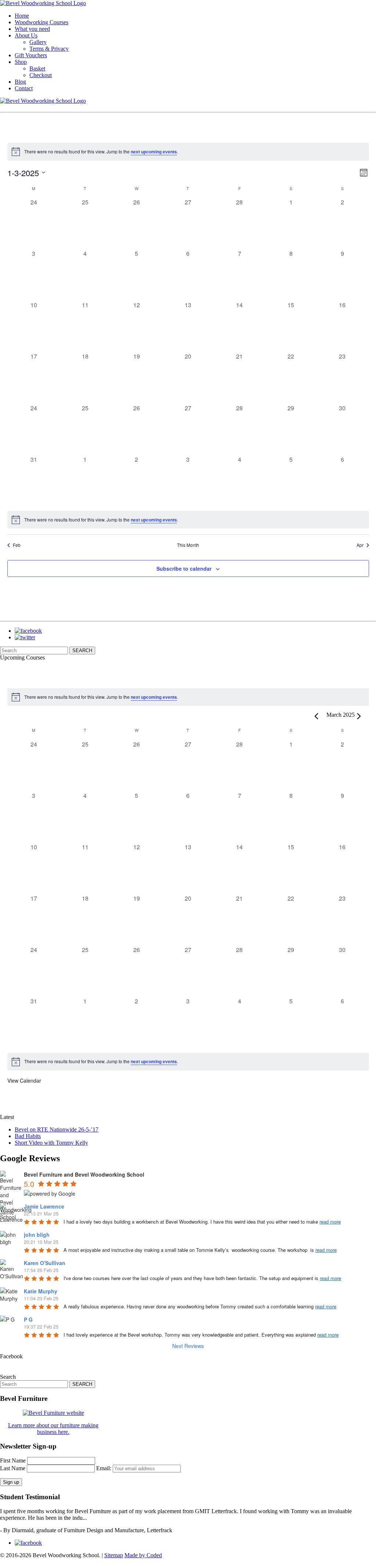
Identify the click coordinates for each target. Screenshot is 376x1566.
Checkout (40, 75)
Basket (37, 68)
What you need (32, 29)
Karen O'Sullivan (44, 1263)
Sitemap (113, 1555)
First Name (13, 1460)
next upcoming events (154, 151)
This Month (188, 545)
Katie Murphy (40, 1291)
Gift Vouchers (31, 55)
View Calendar (24, 1080)
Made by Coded (143, 1555)
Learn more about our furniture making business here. (53, 1428)
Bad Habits (28, 1136)
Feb (17, 545)
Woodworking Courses (41, 22)
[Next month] (359, 716)
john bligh (37, 1234)
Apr (360, 545)
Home (22, 15)
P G (28, 1319)
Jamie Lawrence (44, 1206)
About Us (26, 35)
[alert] (188, 151)
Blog (20, 82)
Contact (24, 88)
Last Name (12, 1468)
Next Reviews (188, 1345)
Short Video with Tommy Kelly (51, 1143)
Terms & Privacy (49, 49)
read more (330, 1221)
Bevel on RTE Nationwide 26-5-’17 (56, 1129)
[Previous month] (316, 716)
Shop (21, 62)
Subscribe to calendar (184, 568)
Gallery (38, 42)
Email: (104, 1468)
